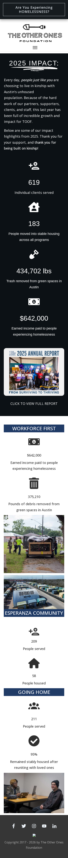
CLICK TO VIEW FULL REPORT (34, 403)
